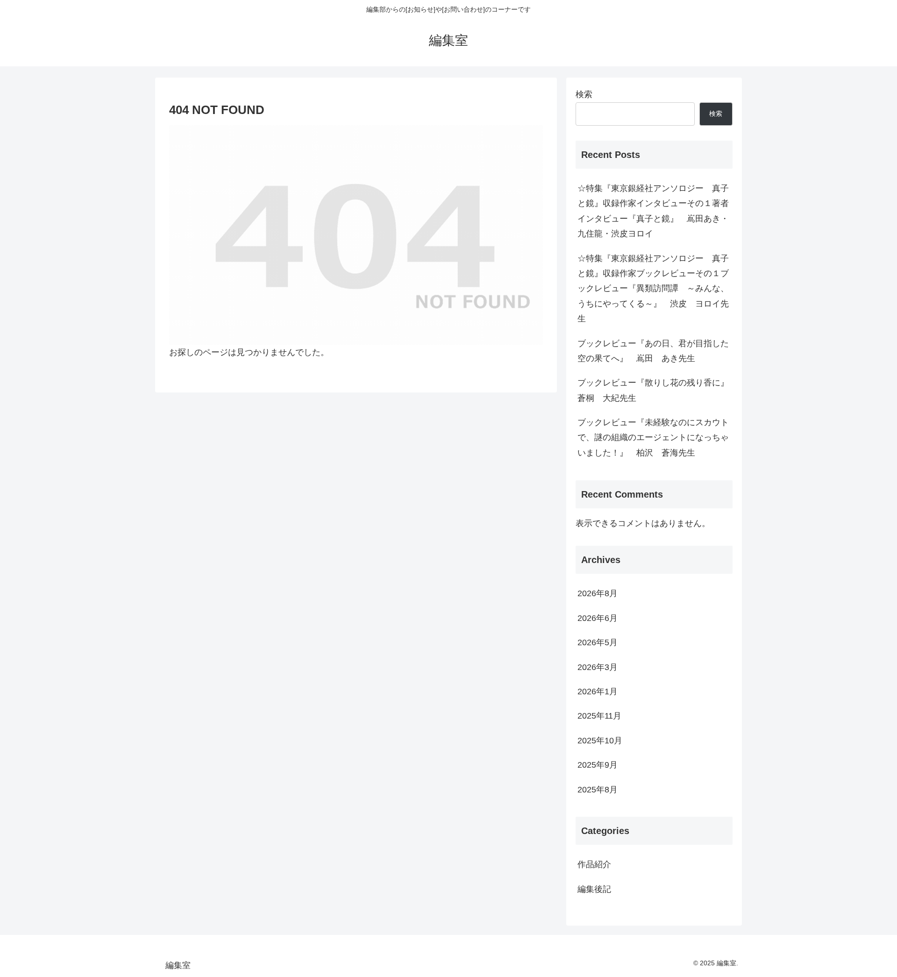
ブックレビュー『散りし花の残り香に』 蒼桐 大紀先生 (655, 390)
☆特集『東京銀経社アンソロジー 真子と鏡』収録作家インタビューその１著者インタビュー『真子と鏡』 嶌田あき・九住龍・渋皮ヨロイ (653, 211)
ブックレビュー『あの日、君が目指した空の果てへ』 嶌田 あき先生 (653, 351)
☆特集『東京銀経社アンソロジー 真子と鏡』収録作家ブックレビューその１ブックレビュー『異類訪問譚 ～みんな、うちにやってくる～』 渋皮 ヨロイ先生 (653, 289)
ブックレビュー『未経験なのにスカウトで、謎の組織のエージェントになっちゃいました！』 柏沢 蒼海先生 (653, 437)
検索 (584, 94)
